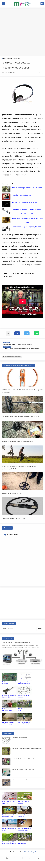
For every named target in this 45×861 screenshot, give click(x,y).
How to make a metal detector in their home (24, 829)
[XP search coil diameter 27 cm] (22, 481)
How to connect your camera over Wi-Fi (23, 769)
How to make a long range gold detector (23, 723)
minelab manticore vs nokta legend (24, 843)
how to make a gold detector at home (8, 816)
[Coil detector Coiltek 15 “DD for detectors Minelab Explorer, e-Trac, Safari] (22, 377)
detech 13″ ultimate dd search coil (13, 518)
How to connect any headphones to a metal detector (27, 748)
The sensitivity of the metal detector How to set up (9, 843)
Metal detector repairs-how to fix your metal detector (8, 710)
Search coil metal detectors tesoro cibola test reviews (20, 417)
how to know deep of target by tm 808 (26, 227)
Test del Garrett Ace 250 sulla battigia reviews (17, 442)
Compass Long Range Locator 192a (9, 696)
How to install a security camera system (16, 642)
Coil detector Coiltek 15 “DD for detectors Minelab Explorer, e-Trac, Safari (22, 391)
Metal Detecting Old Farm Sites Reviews (27, 188)
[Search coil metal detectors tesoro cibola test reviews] (22, 404)
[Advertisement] (22, 31)
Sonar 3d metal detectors (21, 195)
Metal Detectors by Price (23, 709)
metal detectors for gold (28, 852)
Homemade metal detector (23, 696)
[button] (17, 333)
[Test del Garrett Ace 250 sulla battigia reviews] (22, 429)
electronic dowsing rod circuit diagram (8, 723)
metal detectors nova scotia (20, 780)
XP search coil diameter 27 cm (12, 493)
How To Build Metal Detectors (23, 816)
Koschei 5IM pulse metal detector (24, 203)
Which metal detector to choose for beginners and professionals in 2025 (19, 468)
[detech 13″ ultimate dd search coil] (22, 506)
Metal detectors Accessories (11, 59)
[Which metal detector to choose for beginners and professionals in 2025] (22, 454)
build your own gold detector (23, 802)
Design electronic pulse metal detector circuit (23, 683)
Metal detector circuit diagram (9, 683)
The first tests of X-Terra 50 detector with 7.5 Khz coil (27, 212)
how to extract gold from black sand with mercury (27, 220)
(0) (42, 72)
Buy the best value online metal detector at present (27, 759)
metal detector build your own (8, 802)
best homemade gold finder (9, 829)
